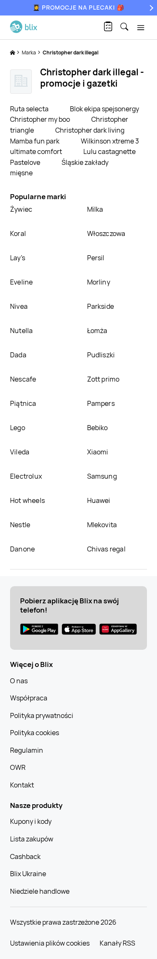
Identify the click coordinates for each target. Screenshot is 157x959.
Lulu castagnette (109, 151)
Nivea (19, 306)
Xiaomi (97, 451)
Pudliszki (101, 354)
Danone (22, 549)
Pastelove (25, 162)
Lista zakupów (31, 839)
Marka (29, 52)
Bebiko (97, 427)
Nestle (20, 524)
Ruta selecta (30, 108)
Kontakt (22, 785)
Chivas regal (106, 549)
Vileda (19, 451)
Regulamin (26, 750)
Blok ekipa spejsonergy (104, 108)
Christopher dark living (89, 130)
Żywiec (21, 209)
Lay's (17, 257)
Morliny (98, 282)
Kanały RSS (117, 943)
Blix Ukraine (28, 873)
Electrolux (26, 476)
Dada (18, 354)
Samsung (102, 476)
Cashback (25, 856)
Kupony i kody (30, 821)
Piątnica (23, 403)
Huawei (99, 500)
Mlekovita (102, 524)
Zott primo (103, 379)
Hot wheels (27, 500)
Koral (18, 233)
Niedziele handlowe (39, 891)
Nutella (21, 330)
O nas (19, 680)
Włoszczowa (106, 233)
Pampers (101, 403)
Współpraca (28, 698)
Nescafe (23, 379)
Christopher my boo (40, 119)
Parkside (100, 306)
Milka (95, 209)
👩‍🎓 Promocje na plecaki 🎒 (78, 7)
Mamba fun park (35, 141)
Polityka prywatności (41, 715)
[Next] (150, 7)
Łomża (97, 330)
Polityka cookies (34, 732)
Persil (96, 257)
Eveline (21, 282)
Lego (17, 427)
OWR (18, 767)
